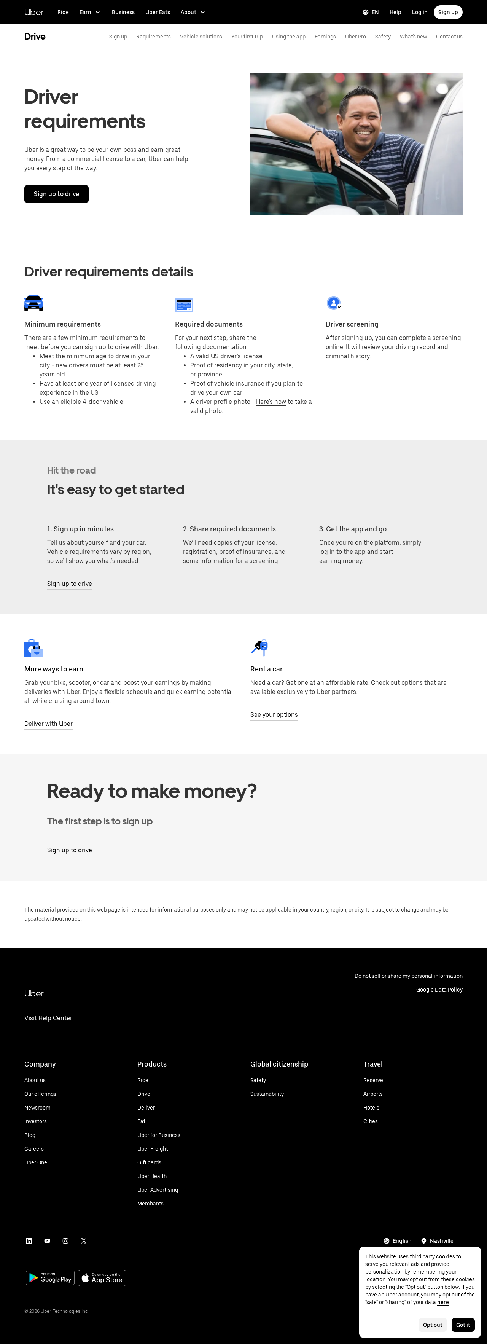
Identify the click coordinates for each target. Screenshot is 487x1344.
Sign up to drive (56, 194)
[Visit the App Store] (102, 1279)
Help (395, 12)
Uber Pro (355, 36)
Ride (63, 12)
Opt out (432, 1325)
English (402, 1241)
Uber (34, 12)
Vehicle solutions (201, 36)
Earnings (325, 36)
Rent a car (266, 669)
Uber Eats (157, 12)
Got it (463, 1325)
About (188, 12)
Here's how (271, 401)
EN (375, 12)
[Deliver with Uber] (33, 648)
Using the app (289, 36)
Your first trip (247, 36)
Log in (420, 12)
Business (123, 12)
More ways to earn (53, 669)
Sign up (448, 12)
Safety (383, 36)
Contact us (449, 36)
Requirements (153, 36)
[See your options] (259, 648)
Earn (85, 12)
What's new (413, 36)
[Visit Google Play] (50, 1279)
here (443, 1302)
